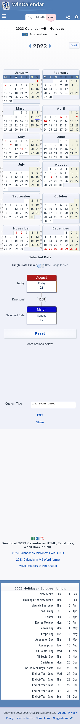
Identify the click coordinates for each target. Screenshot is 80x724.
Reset (74, 45)
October (61, 196)
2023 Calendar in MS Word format (38, 559)
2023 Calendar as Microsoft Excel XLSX (38, 553)
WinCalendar (28, 4)
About (62, 712)
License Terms (24, 718)
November (21, 228)
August (61, 164)
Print (40, 415)
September (21, 196)
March (21, 108)
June (61, 137)
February (61, 73)
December (60, 228)
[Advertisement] (40, 58)
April (61, 108)
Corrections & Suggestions (52, 718)
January (21, 73)
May (21, 137)
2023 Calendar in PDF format (38, 566)
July (21, 164)
